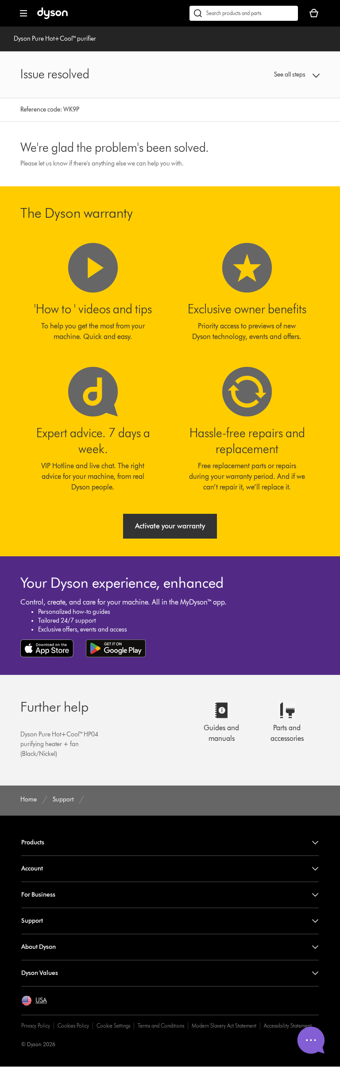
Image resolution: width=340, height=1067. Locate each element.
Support (32, 920)
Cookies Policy (73, 1025)
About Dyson (38, 947)
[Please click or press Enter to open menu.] (23, 13)
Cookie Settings (113, 1025)
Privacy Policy (35, 1025)
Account (32, 868)
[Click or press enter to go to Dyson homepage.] (52, 17)
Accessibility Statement (288, 1025)
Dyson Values (39, 973)
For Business (38, 894)
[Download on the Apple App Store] (46, 648)
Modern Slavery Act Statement (224, 1025)
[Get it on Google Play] (116, 648)
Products (32, 842)
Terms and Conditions (161, 1025)
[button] (292, 74)
